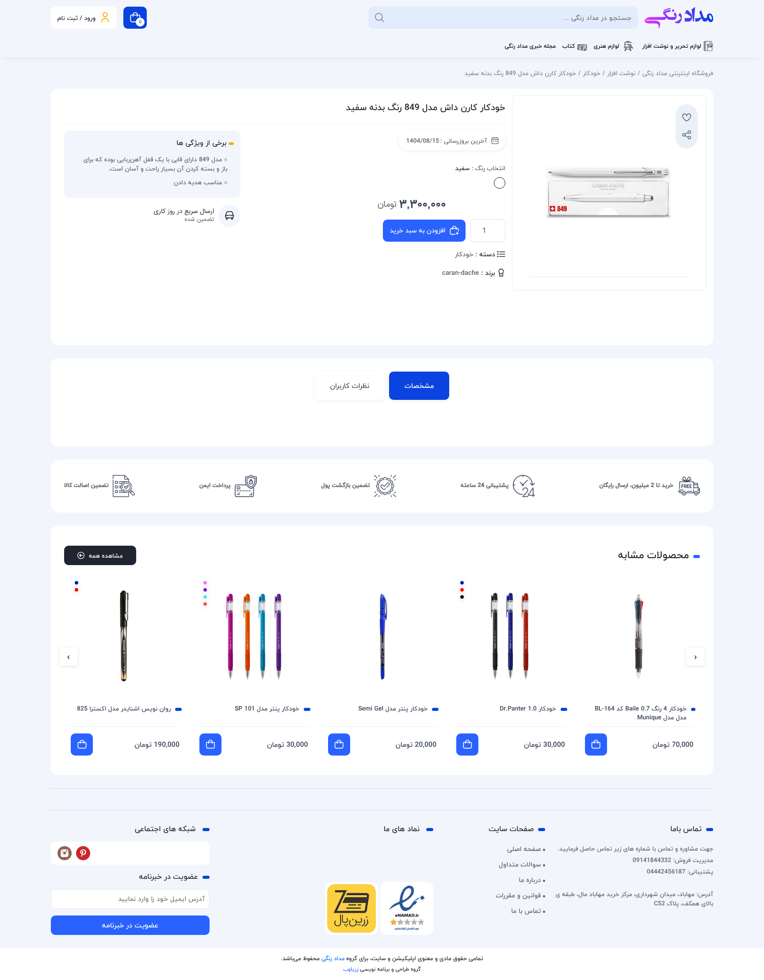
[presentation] (695, 656)
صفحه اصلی (524, 849)
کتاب (568, 46)
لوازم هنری (606, 46)
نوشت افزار (621, 73)
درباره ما (530, 880)
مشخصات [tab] (419, 386)
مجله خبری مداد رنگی (530, 46)
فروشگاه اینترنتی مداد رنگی (677, 73)
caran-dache (460, 273)
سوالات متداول (520, 864)
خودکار (591, 73)
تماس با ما (526, 911)
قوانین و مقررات (518, 895)
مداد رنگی (332, 959)
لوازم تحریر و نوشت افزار (671, 46)
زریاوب (350, 969)
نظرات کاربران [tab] (350, 386)
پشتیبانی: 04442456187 (680, 871)
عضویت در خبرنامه (130, 925)
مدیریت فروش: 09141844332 (673, 860)
